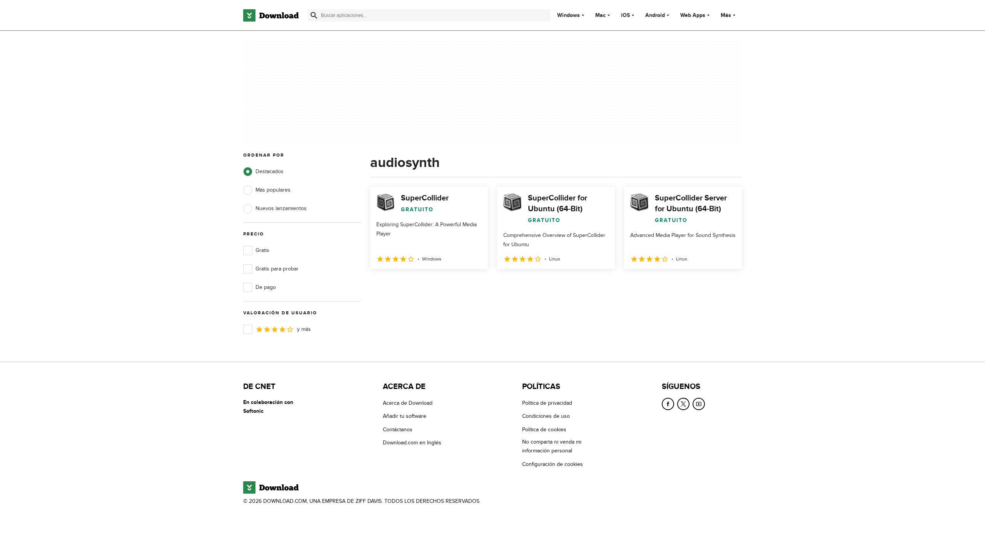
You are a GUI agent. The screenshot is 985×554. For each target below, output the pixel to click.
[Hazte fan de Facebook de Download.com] (668, 404)
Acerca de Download (407, 403)
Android (655, 15)
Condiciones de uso (546, 416)
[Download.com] (271, 15)
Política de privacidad (547, 403)
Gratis (262, 250)
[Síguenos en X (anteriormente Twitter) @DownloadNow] (683, 404)
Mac (600, 15)
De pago (265, 287)
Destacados (269, 171)
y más (304, 329)
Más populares (272, 190)
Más (726, 15)
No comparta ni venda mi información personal (551, 446)
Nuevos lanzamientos (281, 208)
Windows (568, 15)
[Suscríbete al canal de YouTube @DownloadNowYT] (699, 404)
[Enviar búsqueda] (314, 15)
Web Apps (692, 15)
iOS (625, 15)
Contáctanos (397, 429)
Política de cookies (544, 429)
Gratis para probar (277, 268)
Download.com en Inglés (412, 442)
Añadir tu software (404, 416)
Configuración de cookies (552, 464)
